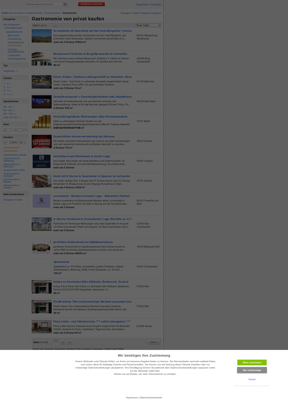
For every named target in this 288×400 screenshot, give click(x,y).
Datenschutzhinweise (151, 397)
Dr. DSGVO (265, 386)
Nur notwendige (252, 370)
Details (252, 379)
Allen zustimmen (252, 362)
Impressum (132, 397)
